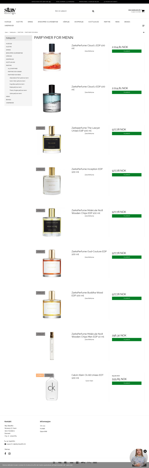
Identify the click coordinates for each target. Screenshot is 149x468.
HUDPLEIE (8, 22)
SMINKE (30, 22)
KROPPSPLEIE (78, 22)
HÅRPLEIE (66, 22)
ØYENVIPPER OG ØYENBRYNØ (48, 22)
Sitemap (7, 449)
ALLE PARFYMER (12, 68)
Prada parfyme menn (16, 87)
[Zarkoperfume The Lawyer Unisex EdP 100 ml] (52, 142)
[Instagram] (9, 453)
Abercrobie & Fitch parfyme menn (19, 78)
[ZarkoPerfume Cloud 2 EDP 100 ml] (52, 101)
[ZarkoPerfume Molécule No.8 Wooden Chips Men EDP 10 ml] (52, 348)
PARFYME (107, 22)
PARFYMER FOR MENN (14, 75)
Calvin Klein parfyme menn (17, 81)
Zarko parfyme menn (16, 93)
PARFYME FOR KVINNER (15, 71)
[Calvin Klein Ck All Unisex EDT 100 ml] (52, 390)
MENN (117, 22)
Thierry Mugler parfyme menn (18, 90)
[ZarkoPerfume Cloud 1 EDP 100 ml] (52, 60)
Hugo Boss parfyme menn (17, 84)
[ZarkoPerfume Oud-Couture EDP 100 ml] (52, 266)
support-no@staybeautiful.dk (16, 444)
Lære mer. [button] (69, 465)
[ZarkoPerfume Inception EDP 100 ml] (52, 184)
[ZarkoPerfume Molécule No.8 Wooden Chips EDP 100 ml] (52, 225)
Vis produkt (127, 51)
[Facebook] (5, 453)
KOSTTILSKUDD (93, 22)
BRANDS (127, 22)
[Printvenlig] (143, 32)
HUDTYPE (19, 22)
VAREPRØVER (9, 25)
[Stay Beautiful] (15, 11)
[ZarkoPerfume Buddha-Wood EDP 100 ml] (52, 307)
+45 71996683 (10, 441)
